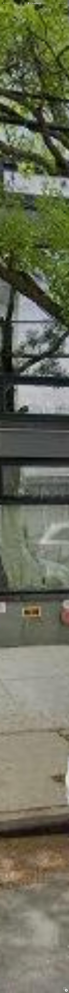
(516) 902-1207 (62, 3)
